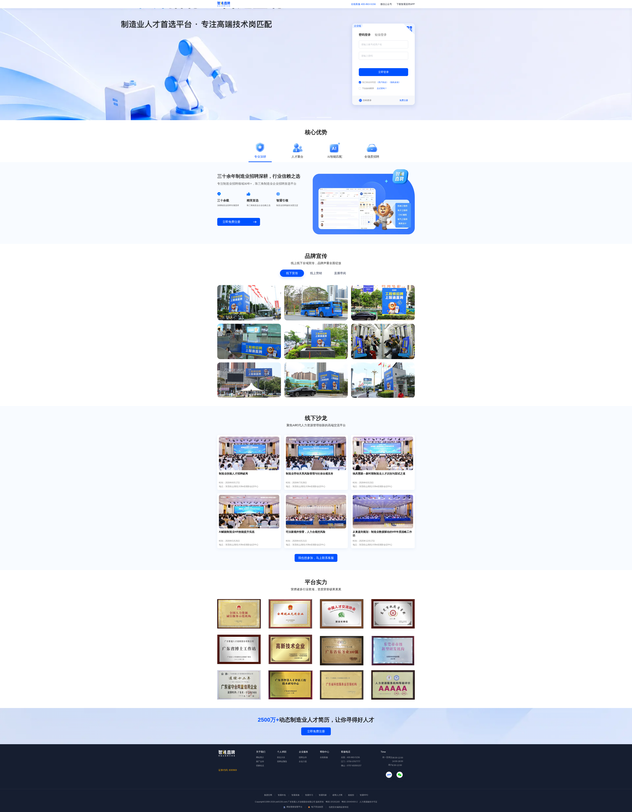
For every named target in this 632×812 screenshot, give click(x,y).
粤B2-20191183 (333, 802)
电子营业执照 (317, 807)
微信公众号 (386, 4)
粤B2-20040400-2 (350, 802)
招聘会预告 (282, 761)
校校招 (351, 795)
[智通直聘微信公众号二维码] (399, 776)
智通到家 (323, 795)
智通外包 (282, 795)
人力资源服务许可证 (368, 802)
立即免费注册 (316, 731)
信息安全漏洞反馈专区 (339, 807)
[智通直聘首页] (223, 4)
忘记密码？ (382, 88)
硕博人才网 (337, 795)
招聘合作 (303, 757)
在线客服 (355, 4)
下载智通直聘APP (405, 4)
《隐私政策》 (395, 82)
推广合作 (260, 761)
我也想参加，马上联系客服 (316, 558)
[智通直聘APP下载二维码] (389, 776)
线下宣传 (292, 273)
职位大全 (281, 757)
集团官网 (268, 795)
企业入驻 (303, 761)
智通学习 (309, 795)
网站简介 (260, 757)
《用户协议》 (382, 82)
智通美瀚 (295, 795)
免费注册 (403, 100)
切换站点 (260, 765)
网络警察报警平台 (294, 807)
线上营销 (316, 273)
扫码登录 (367, 100)
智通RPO (364, 795)
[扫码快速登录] (409, 29)
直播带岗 (340, 273)
